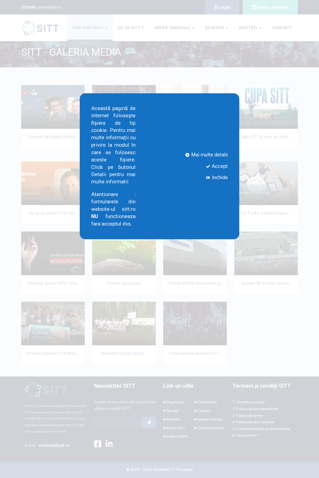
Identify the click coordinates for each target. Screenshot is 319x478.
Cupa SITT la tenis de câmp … (266, 136)
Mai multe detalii (209, 154)
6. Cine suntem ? (245, 435)
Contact (203, 411)
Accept (219, 166)
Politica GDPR (177, 437)
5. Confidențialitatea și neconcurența (261, 429)
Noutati (172, 411)
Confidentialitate (210, 428)
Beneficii (173, 419)
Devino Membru (272, 7)
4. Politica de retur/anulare (253, 422)
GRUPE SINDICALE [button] (173, 27)
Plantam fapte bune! (124, 283)
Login (224, 7)
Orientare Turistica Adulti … (124, 353)
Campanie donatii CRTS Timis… (53, 283)
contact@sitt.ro (43, 7)
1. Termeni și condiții (248, 402)
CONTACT (282, 27)
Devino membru (210, 419)
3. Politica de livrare (248, 416)
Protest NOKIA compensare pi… (195, 283)
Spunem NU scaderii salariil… (266, 283)
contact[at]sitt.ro (54, 445)
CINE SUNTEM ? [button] (88, 27)
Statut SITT (175, 428)
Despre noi (175, 402)
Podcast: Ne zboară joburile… (53, 136)
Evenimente (207, 402)
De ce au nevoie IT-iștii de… (53, 213)
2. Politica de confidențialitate (256, 409)
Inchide (219, 177)
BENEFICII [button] (215, 27)
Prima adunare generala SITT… (195, 353)
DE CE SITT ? (131, 27)
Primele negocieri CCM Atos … (53, 353)
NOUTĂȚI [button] (248, 27)
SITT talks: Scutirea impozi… (266, 213)
